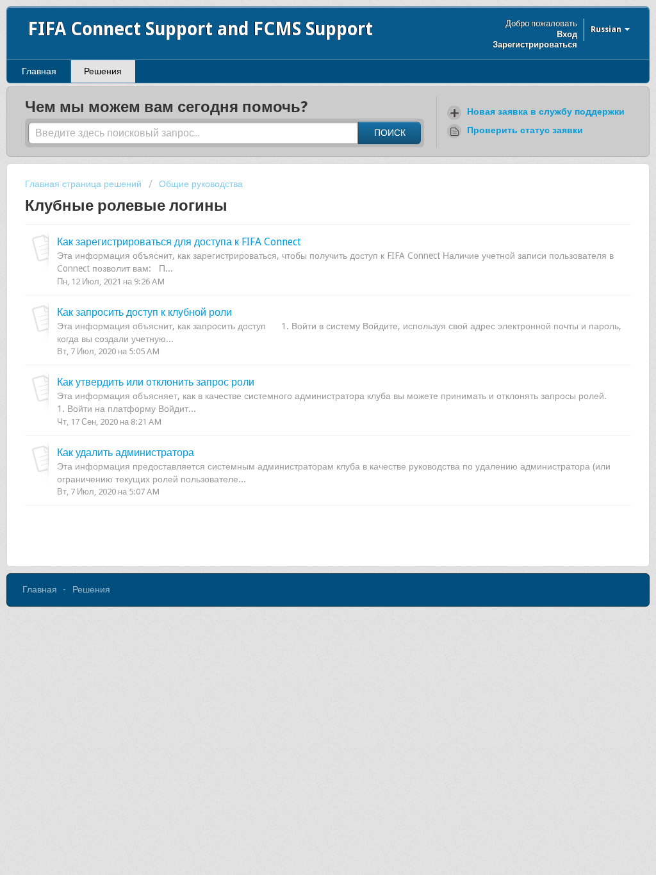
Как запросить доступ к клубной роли (144, 312)
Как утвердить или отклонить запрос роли (155, 382)
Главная (39, 71)
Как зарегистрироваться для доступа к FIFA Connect (179, 242)
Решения (103, 71)
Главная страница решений (84, 184)
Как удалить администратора (125, 452)
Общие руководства (201, 184)
